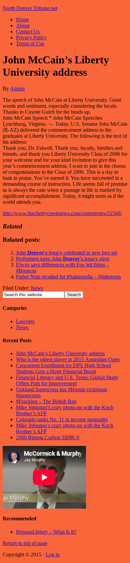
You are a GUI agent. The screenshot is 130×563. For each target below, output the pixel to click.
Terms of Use (30, 43)
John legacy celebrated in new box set (66, 252)
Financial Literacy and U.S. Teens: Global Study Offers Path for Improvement (67, 380)
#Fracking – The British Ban (46, 401)
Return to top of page (25, 543)
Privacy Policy (31, 37)
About (22, 25)
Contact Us (28, 31)
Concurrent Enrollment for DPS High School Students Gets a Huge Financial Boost (63, 368)
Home (22, 19)
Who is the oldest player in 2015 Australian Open (68, 359)
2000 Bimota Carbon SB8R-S (47, 437)
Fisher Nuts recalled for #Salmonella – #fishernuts (68, 276)
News (37, 288)
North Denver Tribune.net (30, 8)
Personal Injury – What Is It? (46, 532)
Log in (53, 554)
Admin (17, 88)
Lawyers (25, 321)
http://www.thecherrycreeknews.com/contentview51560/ (62, 213)
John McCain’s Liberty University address (60, 353)
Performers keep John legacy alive (62, 258)
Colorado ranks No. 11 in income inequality (62, 419)
